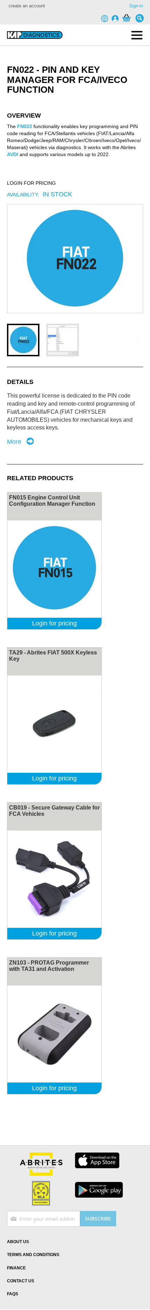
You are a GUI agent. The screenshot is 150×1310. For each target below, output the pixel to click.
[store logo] (35, 35)
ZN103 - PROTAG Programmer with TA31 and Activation (49, 966)
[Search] (141, 18)
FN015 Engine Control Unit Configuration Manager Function (52, 501)
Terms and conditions (33, 1254)
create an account (27, 5)
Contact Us (20, 1281)
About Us (18, 1241)
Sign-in (136, 5)
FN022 (24, 126)
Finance (16, 1268)
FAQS (12, 1293)
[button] (23, 340)
